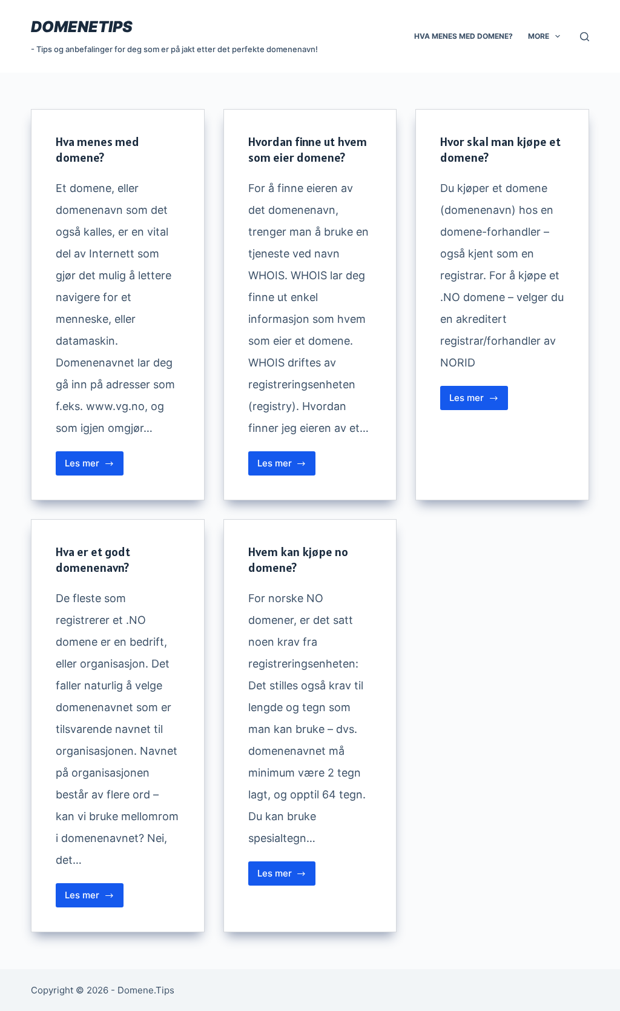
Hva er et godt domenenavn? (93, 559)
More (538, 36)
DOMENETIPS (82, 27)
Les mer (94, 466)
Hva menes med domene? (463, 36)
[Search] (584, 36)
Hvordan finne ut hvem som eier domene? (307, 149)
